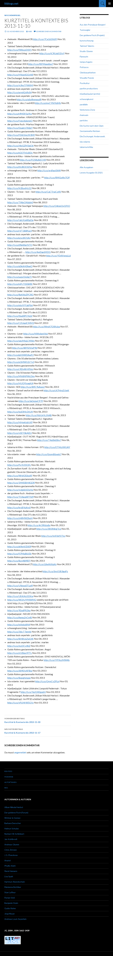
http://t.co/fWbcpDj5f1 (19, 49)
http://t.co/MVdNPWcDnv (21, 376)
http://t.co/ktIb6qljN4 (18, 624)
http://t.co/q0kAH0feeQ (19, 266)
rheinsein (84, 115)
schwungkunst (86, 99)
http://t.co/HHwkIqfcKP (20, 422)
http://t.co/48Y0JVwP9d (24, 347)
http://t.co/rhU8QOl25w (19, 166)
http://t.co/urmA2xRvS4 (19, 92)
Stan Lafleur (10, 892)
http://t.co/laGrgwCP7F (31, 401)
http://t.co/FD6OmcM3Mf (21, 134)
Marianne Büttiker (12, 887)
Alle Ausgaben (86, 167)
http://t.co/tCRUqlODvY (51, 53)
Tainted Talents (87, 46)
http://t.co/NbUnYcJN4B (39, 415)
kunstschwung (86, 40)
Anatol (7, 860)
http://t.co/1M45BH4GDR (21, 482)
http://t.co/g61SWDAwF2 (20, 354)
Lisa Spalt (8, 876)
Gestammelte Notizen (90, 131)
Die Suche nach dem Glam (91, 125)
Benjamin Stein (11, 903)
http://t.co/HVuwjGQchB (20, 74)
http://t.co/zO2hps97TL (19, 652)
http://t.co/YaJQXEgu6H (33, 692)
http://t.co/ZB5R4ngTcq (48, 528)
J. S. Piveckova (11, 855)
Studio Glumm (86, 51)
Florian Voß (9, 897)
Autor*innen (10, 782)
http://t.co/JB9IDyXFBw (19, 670)
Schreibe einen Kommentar (48, 31)
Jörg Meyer (9, 913)
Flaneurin (84, 56)
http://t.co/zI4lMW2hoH (20, 518)
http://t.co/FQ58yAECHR (33, 159)
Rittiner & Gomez (12, 818)
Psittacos (84, 67)
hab (30, 31)
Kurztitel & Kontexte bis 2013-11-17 (22, 731)
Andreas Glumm (11, 844)
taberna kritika (86, 147)
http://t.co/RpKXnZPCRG (20, 294)
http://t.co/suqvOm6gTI (19, 276)
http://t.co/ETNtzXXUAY (57, 447)
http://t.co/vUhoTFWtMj (20, 85)
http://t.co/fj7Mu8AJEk (19, 553)
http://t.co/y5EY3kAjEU (19, 433)
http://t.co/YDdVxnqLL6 (58, 255)
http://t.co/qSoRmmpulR (29, 99)
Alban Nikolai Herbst (13, 807)
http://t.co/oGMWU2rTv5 (20, 362)
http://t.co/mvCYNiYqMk (48, 103)
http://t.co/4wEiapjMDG (38, 252)
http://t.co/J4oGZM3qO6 (20, 145)
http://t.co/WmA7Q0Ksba (46, 326)
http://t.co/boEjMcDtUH (20, 411)
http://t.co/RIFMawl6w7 (40, 64)
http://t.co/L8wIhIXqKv (44, 564)
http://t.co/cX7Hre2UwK (56, 390)
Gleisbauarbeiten (88, 72)
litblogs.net (11, 3)
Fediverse (8, 777)
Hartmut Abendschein (14, 881)
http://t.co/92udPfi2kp (19, 610)
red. (6, 788)
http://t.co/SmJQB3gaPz (55, 571)
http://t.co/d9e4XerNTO (19, 244)
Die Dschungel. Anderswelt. (92, 136)
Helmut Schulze (11, 828)
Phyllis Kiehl (9, 865)
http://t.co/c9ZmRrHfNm (20, 369)
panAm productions (89, 88)
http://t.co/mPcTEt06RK (20, 283)
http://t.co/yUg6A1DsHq (20, 489)
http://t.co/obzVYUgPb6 (20, 305)
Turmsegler (85, 30)
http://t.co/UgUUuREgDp (20, 220)
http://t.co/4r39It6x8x (39, 525)
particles (84, 120)
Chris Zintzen (10, 850)
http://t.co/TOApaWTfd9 (20, 496)
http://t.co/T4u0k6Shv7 (49, 440)
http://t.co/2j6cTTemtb (19, 631)
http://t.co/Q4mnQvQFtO (56, 205)
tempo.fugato (86, 62)
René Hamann (10, 871)
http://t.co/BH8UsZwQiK (20, 638)
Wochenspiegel (12, 15)
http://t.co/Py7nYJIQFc (19, 464)
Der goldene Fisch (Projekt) (92, 35)
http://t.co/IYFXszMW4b (57, 660)
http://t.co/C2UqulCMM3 (20, 323)
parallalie (84, 104)
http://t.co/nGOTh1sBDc (20, 152)
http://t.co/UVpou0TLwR (20, 585)
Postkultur (85, 83)
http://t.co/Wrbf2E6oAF (19, 475)
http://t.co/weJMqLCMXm (21, 340)
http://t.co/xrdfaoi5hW (49, 170)
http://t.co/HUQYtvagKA (20, 383)
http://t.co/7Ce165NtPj (45, 39)
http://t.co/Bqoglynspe (19, 677)
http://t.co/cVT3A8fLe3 (19, 230)
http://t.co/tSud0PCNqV (19, 315)
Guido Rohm (10, 908)
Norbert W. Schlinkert (14, 834)
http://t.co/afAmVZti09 (19, 546)
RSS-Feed (8, 771)
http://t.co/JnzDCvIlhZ (18, 645)
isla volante (85, 141)
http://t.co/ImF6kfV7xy (53, 535)
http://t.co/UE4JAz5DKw (20, 596)
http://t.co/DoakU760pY (20, 127)
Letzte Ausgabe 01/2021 (91, 172)
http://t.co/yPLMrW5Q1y (20, 702)
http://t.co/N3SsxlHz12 (19, 188)
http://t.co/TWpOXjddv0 (20, 202)
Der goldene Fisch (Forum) (16, 812)
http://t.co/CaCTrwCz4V (48, 191)
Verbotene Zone (87, 110)
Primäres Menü (109, 3)
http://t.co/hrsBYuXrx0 (19, 507)
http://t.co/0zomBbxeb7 (48, 454)
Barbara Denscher (12, 823)
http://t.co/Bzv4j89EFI (18, 560)
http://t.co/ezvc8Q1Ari (19, 237)
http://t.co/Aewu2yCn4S (19, 617)
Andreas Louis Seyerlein (15, 919)
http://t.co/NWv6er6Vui (35, 333)
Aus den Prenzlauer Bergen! (93, 24)
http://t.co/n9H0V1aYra (19, 113)
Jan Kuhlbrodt (10, 839)
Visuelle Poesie (87, 78)
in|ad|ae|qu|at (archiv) (90, 94)
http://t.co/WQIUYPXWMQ (21, 599)
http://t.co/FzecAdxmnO (20, 120)
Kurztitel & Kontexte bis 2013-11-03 (22, 720)
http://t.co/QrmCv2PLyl (47, 681)
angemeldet (20, 752)
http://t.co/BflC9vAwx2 (33, 386)
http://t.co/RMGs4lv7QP (57, 177)
